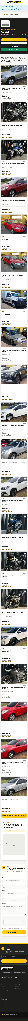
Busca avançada (4, 990)
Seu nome (4, 877)
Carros (2, 984)
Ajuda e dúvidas (4, 1001)
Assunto (3, 897)
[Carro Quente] (14, 968)
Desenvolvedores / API (5, 1008)
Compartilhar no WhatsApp (12, 49)
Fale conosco (4, 1003)
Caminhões (3, 988)
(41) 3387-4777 (10, 43)
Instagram (4, 977)
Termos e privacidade (5, 1006)
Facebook (10, 977)
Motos (2, 986)
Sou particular (17, 986)
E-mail (3, 884)
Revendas (11, 14)
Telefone (3, 890)
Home (7, 14)
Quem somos (4, 999)
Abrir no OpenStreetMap (14, 856)
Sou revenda (17, 988)
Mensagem (4, 903)
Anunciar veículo (18, 984)
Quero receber (14, 960)
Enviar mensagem (11, 39)
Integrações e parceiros (19, 990)
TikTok (16, 977)
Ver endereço (10, 46)
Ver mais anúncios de (14, 815)
